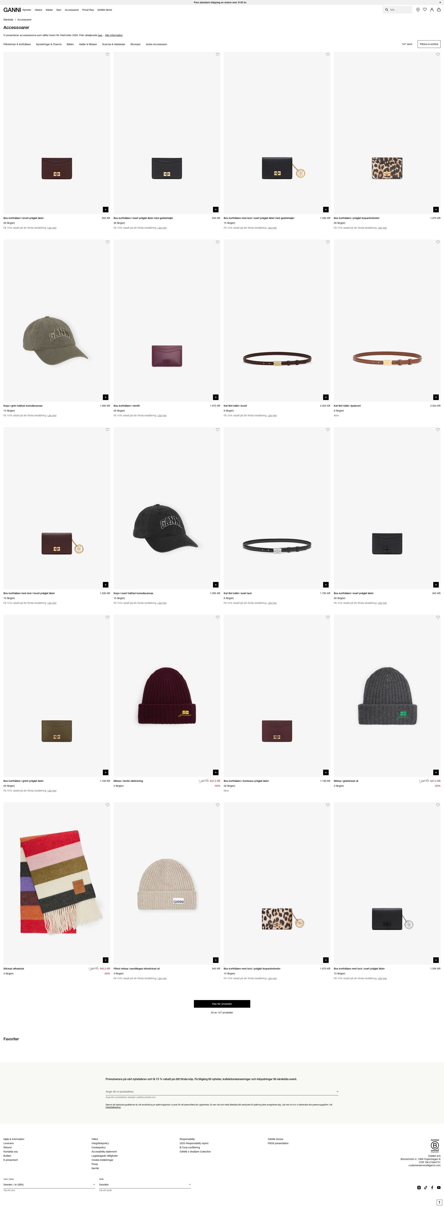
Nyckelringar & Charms (49, 44)
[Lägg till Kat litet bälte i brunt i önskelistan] (327, 242)
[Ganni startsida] (12, 9)
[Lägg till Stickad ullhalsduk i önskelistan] (107, 805)
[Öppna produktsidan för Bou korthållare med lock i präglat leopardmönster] (277, 883)
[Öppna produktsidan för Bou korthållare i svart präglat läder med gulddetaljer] (167, 133)
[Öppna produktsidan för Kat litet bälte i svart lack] (277, 508)
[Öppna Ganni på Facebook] (432, 1187)
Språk (101, 1179)
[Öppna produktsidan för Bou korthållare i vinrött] (167, 320)
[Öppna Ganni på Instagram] (419, 1187)
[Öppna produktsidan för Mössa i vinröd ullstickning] (167, 696)
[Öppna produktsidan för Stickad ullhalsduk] (56, 883)
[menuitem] (27, 9)
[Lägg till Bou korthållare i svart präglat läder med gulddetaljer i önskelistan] (217, 54)
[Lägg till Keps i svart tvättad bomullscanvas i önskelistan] (217, 429)
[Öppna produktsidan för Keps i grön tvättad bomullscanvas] (56, 320)
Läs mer (52, 227)
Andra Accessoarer (156, 44)
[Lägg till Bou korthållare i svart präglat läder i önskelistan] (438, 429)
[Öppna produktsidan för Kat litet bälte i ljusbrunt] (387, 320)
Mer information (114, 35)
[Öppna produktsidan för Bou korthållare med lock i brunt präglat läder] (56, 508)
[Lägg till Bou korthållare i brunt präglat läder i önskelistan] (107, 54)
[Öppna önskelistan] (425, 9)
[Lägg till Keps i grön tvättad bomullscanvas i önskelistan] (107, 242)
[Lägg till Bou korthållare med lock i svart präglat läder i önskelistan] (438, 805)
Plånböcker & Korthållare (17, 44)
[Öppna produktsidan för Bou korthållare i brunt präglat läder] (56, 133)
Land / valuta (8, 1179)
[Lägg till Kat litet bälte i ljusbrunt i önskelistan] (438, 242)
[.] (222, 2)
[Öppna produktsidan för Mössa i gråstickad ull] (387, 696)
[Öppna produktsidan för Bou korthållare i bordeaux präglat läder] (277, 696)
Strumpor (135, 44)
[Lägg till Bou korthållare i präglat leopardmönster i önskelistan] (438, 54)
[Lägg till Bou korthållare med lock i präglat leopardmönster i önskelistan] (327, 805)
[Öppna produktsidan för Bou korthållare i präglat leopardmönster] (387, 133)
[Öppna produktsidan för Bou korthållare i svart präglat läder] (387, 508)
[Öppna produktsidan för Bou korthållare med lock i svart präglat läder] (387, 883)
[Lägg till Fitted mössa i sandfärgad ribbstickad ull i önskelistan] (217, 805)
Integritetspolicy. (113, 1107)
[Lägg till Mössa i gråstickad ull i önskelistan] (438, 617)
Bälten (70, 44)
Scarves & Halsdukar (113, 44)
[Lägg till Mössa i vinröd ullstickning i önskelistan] (217, 617)
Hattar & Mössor (88, 44)
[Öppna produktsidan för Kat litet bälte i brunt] (277, 320)
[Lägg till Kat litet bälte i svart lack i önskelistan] (327, 429)
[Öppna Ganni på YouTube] (439, 1187)
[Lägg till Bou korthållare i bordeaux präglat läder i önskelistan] (327, 617)
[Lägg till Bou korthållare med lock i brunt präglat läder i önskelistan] (107, 429)
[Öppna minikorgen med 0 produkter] (439, 9)
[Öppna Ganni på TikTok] (426, 1187)
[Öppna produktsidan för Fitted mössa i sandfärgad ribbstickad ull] (167, 883)
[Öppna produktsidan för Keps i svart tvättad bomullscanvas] (167, 508)
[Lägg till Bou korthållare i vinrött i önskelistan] (217, 242)
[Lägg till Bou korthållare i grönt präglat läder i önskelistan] (107, 617)
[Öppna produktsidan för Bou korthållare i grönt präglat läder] (56, 696)
